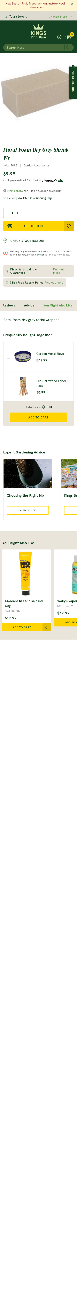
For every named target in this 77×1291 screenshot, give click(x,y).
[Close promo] (72, 4)
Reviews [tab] (9, 305)
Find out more (58, 271)
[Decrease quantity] (6, 213)
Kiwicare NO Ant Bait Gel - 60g (25, 603)
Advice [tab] (29, 305)
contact (39, 254)
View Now (36, 7)
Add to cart (38, 417)
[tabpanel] (38, 319)
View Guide (28, 510)
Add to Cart (33, 226)
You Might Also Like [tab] (58, 305)
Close (73, 66)
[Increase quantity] (17, 213)
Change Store (58, 16)
